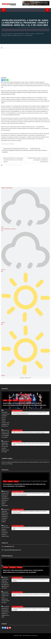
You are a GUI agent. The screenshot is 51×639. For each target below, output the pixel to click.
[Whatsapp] (7, 80)
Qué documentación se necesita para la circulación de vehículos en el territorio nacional (13, 160)
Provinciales (23, 148)
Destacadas (6, 567)
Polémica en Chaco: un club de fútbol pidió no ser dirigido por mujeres (29, 432)
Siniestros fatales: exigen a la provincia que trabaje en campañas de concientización (38, 160)
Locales (10, 400)
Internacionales (12, 567)
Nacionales (15, 400)
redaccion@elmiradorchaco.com (12, 549)
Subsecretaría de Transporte (32, 150)
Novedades (15, 148)
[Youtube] (10, 628)
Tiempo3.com (28, 377)
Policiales (16, 481)
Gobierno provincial (15, 150)
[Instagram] (8, 628)
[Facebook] (2, 80)
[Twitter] (5, 80)
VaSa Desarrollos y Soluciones (30, 635)
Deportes (5, 400)
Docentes (5, 150)
